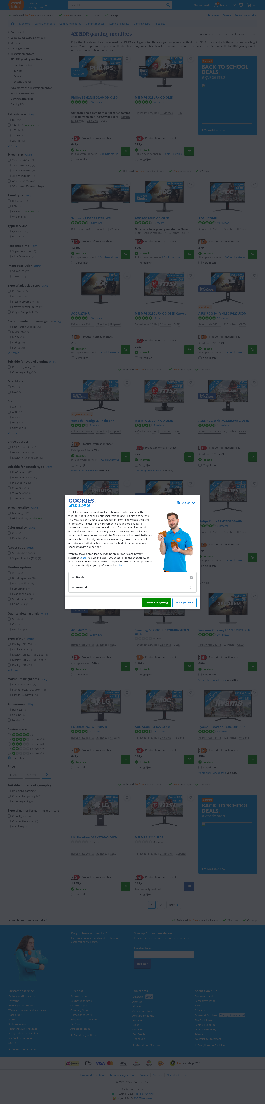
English (185, 503)
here (83, 557)
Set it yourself (184, 602)
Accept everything (156, 602)
